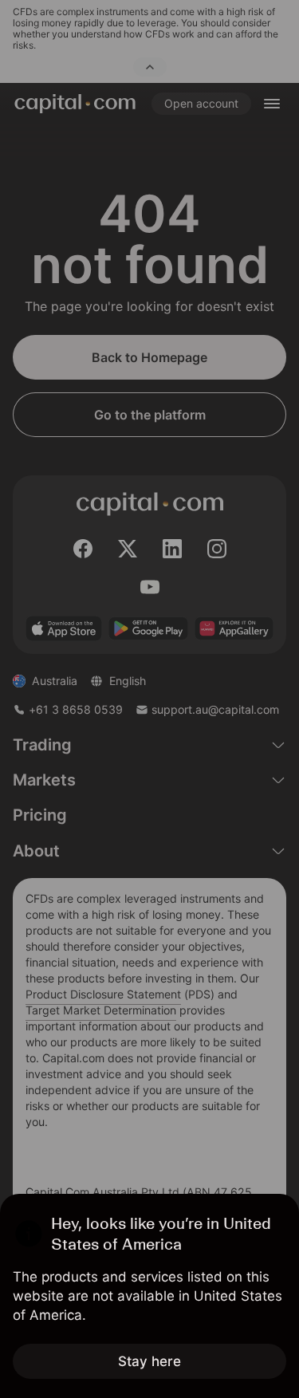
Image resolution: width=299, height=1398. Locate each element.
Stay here (149, 1361)
